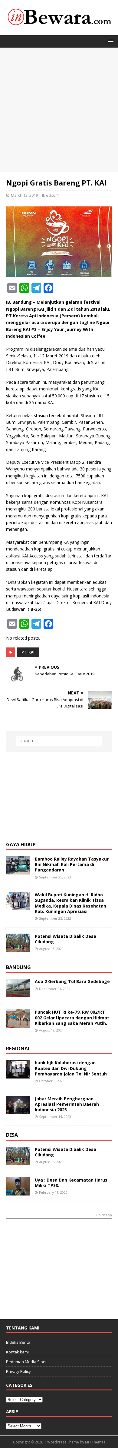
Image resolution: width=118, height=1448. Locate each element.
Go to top (104, 1215)
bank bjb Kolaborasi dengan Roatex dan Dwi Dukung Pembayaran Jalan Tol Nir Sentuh (71, 1068)
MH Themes (95, 1442)
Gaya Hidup (21, 844)
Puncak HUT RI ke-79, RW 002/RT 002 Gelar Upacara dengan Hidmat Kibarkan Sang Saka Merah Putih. (72, 1017)
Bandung (18, 967)
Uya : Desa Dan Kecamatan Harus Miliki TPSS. (71, 1182)
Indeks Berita (18, 1342)
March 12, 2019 (24, 195)
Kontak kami (17, 1352)
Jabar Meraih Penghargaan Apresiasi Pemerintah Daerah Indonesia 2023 (67, 1104)
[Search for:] (59, 741)
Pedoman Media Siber (26, 1361)
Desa (12, 1135)
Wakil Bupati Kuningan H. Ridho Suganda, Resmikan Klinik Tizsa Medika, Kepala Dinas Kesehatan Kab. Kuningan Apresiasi (70, 903)
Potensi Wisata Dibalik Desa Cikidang (65, 939)
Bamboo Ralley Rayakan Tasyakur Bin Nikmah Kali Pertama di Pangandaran (72, 864)
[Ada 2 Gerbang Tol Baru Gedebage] (18, 993)
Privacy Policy (18, 1371)
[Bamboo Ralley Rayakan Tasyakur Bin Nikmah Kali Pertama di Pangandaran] (18, 871)
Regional (18, 1048)
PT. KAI (27, 652)
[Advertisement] (59, 110)
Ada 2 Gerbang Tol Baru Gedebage (72, 981)
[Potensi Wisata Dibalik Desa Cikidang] (18, 948)
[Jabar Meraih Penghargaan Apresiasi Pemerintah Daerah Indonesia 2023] (18, 1110)
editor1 (52, 195)
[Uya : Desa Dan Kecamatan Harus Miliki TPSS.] (18, 1192)
